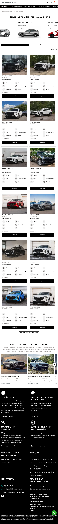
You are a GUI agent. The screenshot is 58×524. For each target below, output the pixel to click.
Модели (4, 6)
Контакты (4, 463)
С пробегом (43, 45)
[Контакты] (48, 2)
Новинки (53, 49)
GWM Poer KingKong (36, 472)
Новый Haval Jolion (44, 463)
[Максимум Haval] (9, 2)
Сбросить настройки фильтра (29, 168)
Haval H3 (33, 475)
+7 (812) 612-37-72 (9, 486)
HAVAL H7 (40, 475)
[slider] (1, 60)
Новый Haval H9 (49, 472)
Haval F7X (33, 463)
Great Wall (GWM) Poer (37, 469)
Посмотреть (7, 416)
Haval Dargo (44, 466)
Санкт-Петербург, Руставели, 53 (13, 492)
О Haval (20, 459)
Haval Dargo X (34, 466)
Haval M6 (54, 463)
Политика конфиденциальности (40, 486)
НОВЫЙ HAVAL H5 (36, 459)
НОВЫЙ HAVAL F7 (48, 459)
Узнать (34, 416)
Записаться (7, 446)
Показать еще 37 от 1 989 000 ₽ (29, 332)
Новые (15, 45)
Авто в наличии (15, 6)
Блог (9, 463)
